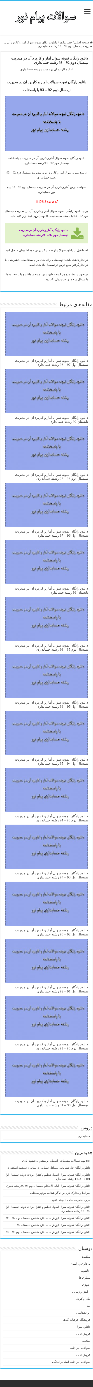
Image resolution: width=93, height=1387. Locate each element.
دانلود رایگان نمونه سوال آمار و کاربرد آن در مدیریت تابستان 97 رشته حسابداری (51, 419)
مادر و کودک (82, 1298)
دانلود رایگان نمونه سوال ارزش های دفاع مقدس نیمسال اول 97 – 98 (48, 1218)
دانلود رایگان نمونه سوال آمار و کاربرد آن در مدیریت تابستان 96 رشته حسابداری (51, 590)
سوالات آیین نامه (80, 1347)
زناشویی (85, 1270)
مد (88, 1305)
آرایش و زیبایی (81, 1291)
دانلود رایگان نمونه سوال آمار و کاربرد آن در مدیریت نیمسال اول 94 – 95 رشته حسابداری (51, 761)
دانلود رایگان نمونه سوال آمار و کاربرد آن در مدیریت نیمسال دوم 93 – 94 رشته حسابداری (51, 818)
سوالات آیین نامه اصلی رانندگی (71, 1361)
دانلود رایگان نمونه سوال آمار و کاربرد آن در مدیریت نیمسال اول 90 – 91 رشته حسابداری (51, 1103)
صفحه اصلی (82, 42)
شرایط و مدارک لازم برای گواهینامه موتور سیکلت (60, 1192)
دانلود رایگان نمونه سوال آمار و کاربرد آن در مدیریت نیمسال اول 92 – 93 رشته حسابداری (51, 932)
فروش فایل (83, 1333)
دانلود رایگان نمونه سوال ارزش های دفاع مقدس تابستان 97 (53, 1225)
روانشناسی (83, 1312)
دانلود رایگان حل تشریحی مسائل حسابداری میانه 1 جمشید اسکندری (48, 1167)
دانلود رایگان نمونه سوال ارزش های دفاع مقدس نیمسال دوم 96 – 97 (48, 1232)
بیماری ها (84, 1277)
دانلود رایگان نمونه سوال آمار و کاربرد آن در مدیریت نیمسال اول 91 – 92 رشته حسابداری (51, 989)
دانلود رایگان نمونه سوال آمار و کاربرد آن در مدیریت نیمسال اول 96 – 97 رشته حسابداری (51, 533)
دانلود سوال (83, 1326)
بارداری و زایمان (80, 1263)
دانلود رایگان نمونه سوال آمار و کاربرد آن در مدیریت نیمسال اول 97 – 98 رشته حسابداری (51, 362)
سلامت (85, 1256)
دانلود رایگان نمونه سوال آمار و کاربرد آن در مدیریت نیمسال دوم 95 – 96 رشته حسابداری (51, 647)
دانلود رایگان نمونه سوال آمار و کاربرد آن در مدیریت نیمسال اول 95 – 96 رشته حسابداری (51, 704)
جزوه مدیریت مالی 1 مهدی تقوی (70, 1199)
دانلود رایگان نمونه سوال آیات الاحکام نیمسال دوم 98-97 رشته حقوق (48, 1185)
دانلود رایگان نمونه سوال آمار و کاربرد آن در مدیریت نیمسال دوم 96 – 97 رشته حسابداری (51, 477)
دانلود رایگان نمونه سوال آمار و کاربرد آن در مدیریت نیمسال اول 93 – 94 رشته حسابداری (51, 875)
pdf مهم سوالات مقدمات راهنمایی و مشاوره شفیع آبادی (56, 1160)
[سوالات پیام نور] (46, 17)
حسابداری (66, 42)
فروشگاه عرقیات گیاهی (76, 1319)
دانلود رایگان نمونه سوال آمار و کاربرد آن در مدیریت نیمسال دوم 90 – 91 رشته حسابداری (51, 1046)
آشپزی (86, 1284)
